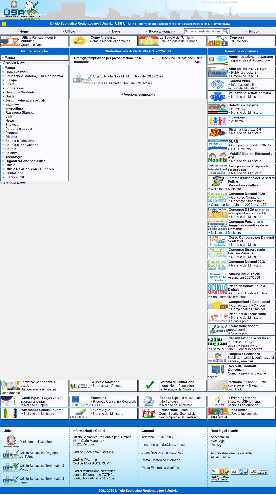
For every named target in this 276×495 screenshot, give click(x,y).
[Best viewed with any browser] (220, 480)
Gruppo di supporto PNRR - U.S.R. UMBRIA (249, 147)
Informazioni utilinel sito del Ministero (242, 86)
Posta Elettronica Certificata (161, 468)
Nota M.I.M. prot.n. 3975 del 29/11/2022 (124, 83)
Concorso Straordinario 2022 (231, 204)
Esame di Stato (222, 349)
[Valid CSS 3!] (240, 473)
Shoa (250, 382)
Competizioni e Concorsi (249, 305)
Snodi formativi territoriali (229, 297)
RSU (254, 76)
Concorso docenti (249, 349)
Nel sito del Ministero (246, 96)
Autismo (237, 121)
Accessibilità (220, 437)
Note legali (218, 441)
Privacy (216, 445)
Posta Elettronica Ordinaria (161, 460)
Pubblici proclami (243, 72)
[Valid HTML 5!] (220, 473)
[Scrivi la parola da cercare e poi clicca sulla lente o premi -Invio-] (225, 31)
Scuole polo (239, 321)
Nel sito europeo (36, 405)
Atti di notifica (220, 457)
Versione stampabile (139, 94)
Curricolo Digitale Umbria (249, 293)
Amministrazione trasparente (231, 453)
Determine (238, 76)
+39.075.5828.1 (221, 23)
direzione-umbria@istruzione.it (154, 23)
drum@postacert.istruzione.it (193, 23)
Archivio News (14, 63)
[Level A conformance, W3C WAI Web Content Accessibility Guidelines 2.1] (259, 473)
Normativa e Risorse (107, 385)
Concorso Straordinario (247, 201)
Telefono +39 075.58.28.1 (160, 437)
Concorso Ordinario (245, 197)
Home (238, 109)
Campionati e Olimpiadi (248, 309)
